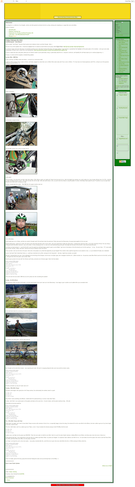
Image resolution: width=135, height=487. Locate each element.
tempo (10, 471)
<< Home (8, 480)
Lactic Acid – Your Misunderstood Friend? (19, 34)
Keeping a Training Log (14, 31)
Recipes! (11, 36)
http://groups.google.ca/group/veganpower (73, 46)
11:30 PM (21, 474)
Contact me (118, 85)
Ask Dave (63, 17)
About (59, 17)
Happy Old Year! (123, 50)
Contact (69, 17)
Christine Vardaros (123, 78)
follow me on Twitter (107, 465)
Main (76, 17)
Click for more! (119, 35)
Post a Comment (10, 477)
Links (72, 17)
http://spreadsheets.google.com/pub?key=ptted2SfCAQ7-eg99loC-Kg (50, 50)
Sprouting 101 (12, 29)
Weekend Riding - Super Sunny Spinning (123, 70)
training (15, 471)
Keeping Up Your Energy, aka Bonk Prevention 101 (21, 33)
